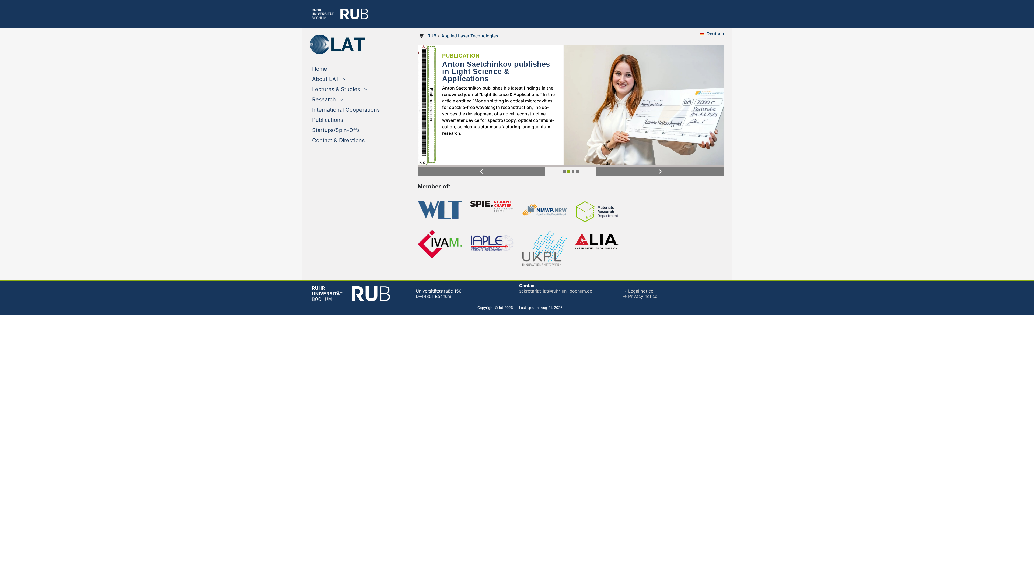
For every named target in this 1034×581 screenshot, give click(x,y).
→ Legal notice (638, 291)
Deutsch (715, 33)
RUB (432, 35)
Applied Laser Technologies (469, 35)
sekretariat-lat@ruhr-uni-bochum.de (555, 291)
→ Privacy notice (640, 296)
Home (330, 68)
